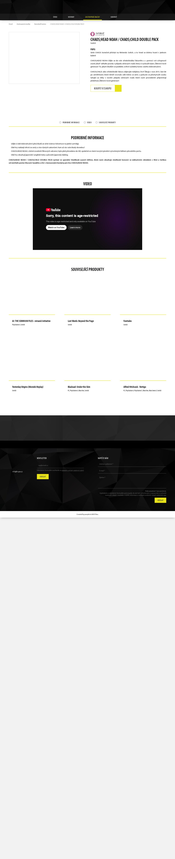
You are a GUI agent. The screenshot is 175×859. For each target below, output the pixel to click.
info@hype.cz (17, 471)
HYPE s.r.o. (87, 7)
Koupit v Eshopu (102, 88)
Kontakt (114, 17)
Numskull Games (40, 24)
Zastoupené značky (92, 17)
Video (89, 122)
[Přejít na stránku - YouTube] (158, 5)
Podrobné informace (71, 122)
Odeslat (43, 476)
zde (165, 495)
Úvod (55, 17)
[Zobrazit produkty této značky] (98, 34)
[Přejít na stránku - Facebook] (164, 5)
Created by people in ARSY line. (87, 514)
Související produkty (107, 122)
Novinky (71, 17)
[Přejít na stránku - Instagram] (152, 5)
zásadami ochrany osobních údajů (73, 470)
